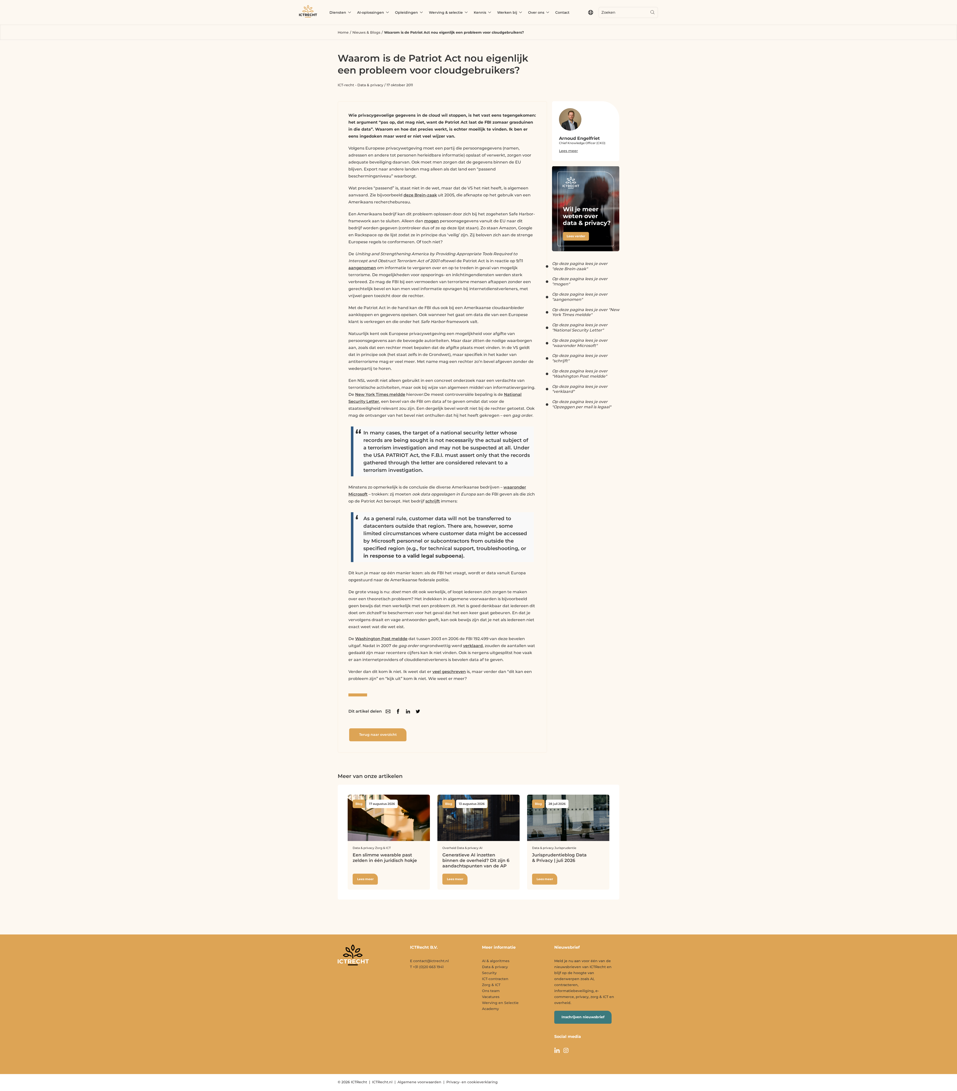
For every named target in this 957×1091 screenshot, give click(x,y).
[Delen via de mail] (388, 711)
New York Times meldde (380, 394)
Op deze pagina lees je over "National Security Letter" (580, 328)
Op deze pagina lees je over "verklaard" (580, 389)
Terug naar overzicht (378, 734)
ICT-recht (346, 85)
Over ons (536, 12)
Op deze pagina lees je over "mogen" (580, 281)
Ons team (491, 991)
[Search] (652, 12)
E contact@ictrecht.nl (429, 961)
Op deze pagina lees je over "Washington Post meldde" (580, 374)
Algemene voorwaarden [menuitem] (419, 1082)
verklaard (473, 645)
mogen (431, 221)
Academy (490, 1009)
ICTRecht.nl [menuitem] (382, 1082)
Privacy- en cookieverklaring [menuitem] (472, 1082)
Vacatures (490, 997)
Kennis (480, 12)
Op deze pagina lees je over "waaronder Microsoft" (580, 343)
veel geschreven (449, 671)
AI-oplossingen (370, 12)
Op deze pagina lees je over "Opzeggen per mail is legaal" (581, 404)
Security (489, 973)
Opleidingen (406, 12)
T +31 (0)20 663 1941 (427, 967)
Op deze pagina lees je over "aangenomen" (580, 297)
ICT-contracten (495, 979)
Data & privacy (370, 85)
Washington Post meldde (381, 638)
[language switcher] (591, 12)
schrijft (432, 501)
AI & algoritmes (495, 961)
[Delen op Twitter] (418, 711)
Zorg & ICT (491, 985)
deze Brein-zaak (420, 195)
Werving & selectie (446, 12)
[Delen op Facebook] (398, 711)
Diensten (337, 12)
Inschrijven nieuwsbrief (582, 1017)
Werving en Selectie (500, 1003)
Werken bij (507, 12)
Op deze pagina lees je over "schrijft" (580, 358)
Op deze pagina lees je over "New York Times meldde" (585, 312)
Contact (562, 12)
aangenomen (362, 267)
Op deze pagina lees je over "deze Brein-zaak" (580, 266)
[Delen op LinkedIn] (408, 711)
